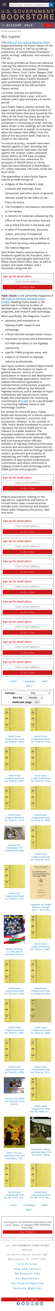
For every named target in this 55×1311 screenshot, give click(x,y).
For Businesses (27, 1278)
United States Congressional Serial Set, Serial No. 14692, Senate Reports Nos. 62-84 (40, 991)
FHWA (24, 401)
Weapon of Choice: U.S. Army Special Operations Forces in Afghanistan (14, 952)
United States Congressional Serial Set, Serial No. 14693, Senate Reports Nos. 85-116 (14, 739)
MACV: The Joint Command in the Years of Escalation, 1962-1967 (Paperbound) (14, 1156)
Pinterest (37, 1303)
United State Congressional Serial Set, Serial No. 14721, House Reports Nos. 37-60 (14, 896)
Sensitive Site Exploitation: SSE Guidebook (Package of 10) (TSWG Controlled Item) (14, 848)
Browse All (15, 31)
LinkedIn (41, 1303)
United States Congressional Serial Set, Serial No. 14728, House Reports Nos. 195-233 (40, 778)
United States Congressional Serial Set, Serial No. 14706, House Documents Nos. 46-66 (14, 1069)
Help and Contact (27, 1268)
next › (45, 681)
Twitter (23, 1303)
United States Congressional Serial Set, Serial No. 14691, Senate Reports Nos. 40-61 (14, 1030)
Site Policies (27, 1264)
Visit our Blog (27, 1299)
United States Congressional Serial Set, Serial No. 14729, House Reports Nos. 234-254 (40, 739)
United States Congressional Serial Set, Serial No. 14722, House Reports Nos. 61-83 (40, 1069)
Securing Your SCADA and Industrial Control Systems (14, 1101)
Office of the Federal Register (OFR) (28, 42)
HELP (29, 25)
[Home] (27, 18)
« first (13, 681)
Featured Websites (27, 1288)
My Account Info (27, 1273)
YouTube (32, 1303)
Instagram (27, 1303)
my (11, 25)
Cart (49, 25)
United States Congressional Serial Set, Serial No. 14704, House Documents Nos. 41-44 (14, 991)
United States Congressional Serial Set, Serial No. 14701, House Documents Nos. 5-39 (14, 778)
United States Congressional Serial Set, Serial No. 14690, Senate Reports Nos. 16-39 (40, 818)
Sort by (18, 697)
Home (4, 31)
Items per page (22, 702)
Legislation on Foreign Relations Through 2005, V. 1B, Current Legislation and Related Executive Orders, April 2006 (40, 907)
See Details (27, 1232)
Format (10, 693)
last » (29, 685)
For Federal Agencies (27, 1283)
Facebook (18, 1303)
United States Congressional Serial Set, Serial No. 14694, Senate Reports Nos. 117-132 (40, 1030)
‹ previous (29, 681)
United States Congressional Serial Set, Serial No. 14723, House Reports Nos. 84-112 (40, 857)
